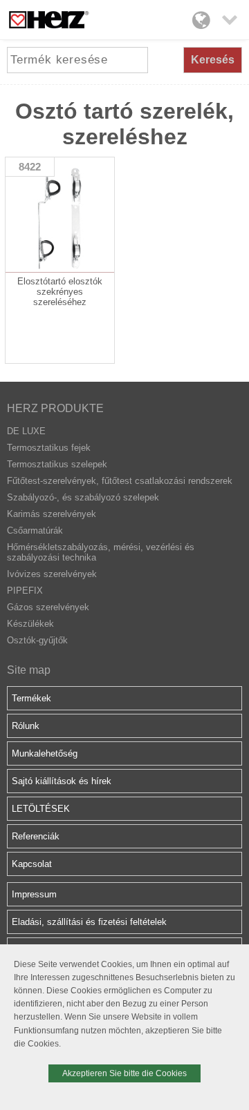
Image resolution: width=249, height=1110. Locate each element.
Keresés (212, 60)
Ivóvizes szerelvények (52, 574)
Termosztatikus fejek (49, 447)
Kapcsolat (32, 864)
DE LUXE (26, 431)
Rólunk (25, 726)
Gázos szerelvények (48, 607)
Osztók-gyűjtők (37, 640)
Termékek (31, 698)
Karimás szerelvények (51, 514)
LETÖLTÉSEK (41, 809)
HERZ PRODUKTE (55, 408)
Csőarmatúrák (35, 530)
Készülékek (30, 624)
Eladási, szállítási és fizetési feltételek (89, 922)
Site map (28, 670)
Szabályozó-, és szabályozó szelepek (83, 497)
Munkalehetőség (44, 753)
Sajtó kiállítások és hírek (61, 781)
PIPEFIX (25, 590)
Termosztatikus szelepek (57, 464)
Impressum (34, 894)
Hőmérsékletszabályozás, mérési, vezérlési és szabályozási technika (100, 552)
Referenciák (35, 836)
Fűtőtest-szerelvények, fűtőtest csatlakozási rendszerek (119, 481)
